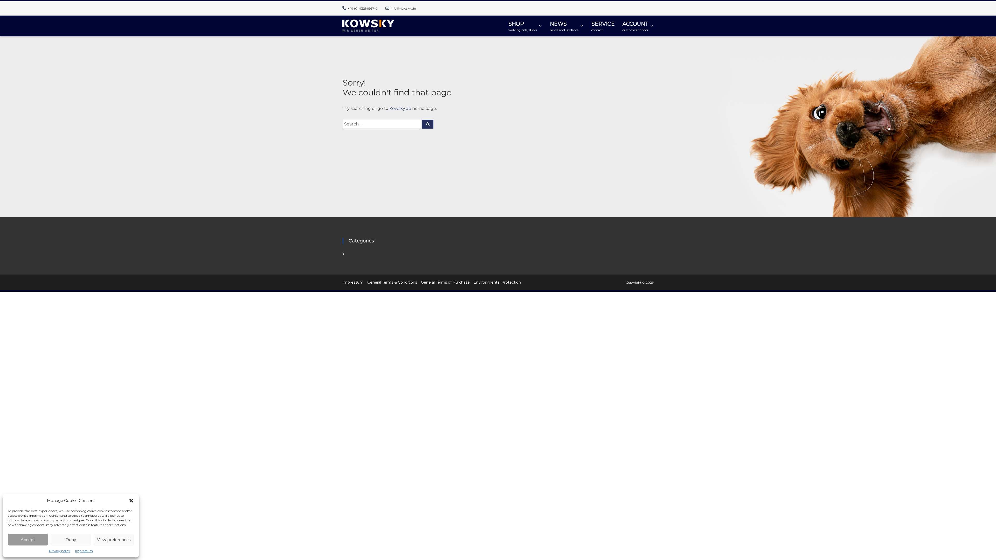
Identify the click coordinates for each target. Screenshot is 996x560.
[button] (131, 500)
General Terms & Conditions (392, 282)
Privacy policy (59, 551)
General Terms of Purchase (445, 282)
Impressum (84, 551)
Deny (71, 539)
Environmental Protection (497, 282)
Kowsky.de (400, 108)
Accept (28, 539)
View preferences (113, 539)
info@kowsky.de (403, 8)
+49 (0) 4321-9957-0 (363, 8)
